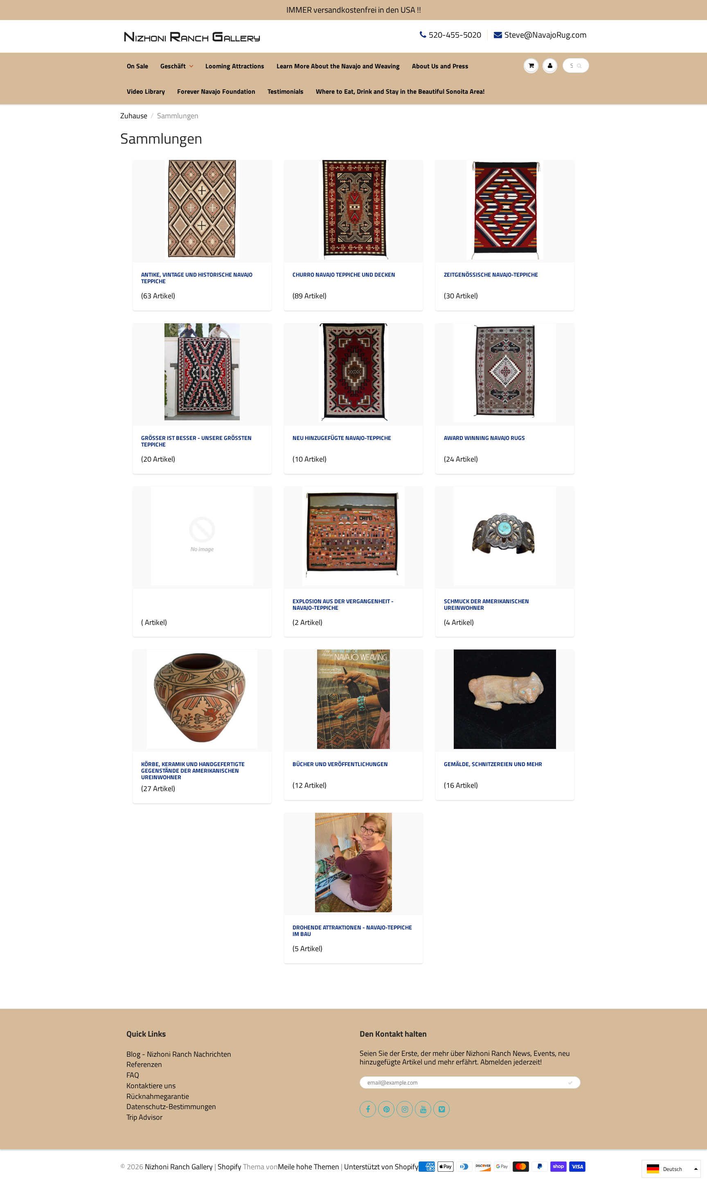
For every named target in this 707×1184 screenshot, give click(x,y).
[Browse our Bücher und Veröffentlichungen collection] (353, 700)
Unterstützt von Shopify (381, 1166)
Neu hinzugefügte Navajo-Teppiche (342, 437)
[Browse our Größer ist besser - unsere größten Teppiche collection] (202, 371)
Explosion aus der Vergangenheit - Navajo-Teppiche (343, 604)
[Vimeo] (441, 1109)
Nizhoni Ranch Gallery (179, 1166)
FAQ (132, 1074)
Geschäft (173, 66)
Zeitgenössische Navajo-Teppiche (491, 274)
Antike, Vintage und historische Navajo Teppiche (196, 277)
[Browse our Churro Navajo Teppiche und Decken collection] (353, 210)
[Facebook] (368, 1109)
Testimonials (286, 91)
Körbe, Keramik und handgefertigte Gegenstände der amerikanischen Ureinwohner (193, 770)
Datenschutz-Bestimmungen (171, 1106)
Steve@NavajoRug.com (545, 35)
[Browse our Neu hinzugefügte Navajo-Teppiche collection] (353, 373)
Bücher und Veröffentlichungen (340, 764)
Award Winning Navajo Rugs (484, 437)
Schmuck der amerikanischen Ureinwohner (486, 604)
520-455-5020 (455, 35)
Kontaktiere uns (151, 1085)
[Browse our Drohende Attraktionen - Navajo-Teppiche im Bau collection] (353, 863)
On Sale (137, 66)
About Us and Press (440, 66)
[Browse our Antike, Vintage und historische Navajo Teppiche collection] (202, 210)
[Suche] (579, 65)
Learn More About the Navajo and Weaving (338, 66)
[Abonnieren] (570, 1082)
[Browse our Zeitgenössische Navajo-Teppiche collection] (504, 210)
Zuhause (133, 115)
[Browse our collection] (202, 536)
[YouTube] (423, 1109)
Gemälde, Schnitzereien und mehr (493, 764)
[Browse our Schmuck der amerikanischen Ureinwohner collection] (505, 536)
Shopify (229, 1166)
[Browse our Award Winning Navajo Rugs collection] (505, 373)
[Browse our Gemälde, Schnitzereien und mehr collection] (505, 700)
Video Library (146, 91)
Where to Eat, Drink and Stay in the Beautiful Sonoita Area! (400, 91)
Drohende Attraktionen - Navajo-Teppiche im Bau (352, 930)
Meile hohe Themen (308, 1166)
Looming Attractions (234, 66)
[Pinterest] (386, 1109)
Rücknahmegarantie (157, 1096)
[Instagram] (404, 1109)
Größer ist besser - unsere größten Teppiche (196, 441)
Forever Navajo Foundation (216, 91)
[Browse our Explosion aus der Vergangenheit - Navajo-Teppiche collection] (353, 536)
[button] (671, 1169)
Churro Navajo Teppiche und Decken (344, 274)
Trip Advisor (144, 1117)
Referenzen (144, 1064)
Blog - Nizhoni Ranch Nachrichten (178, 1054)
